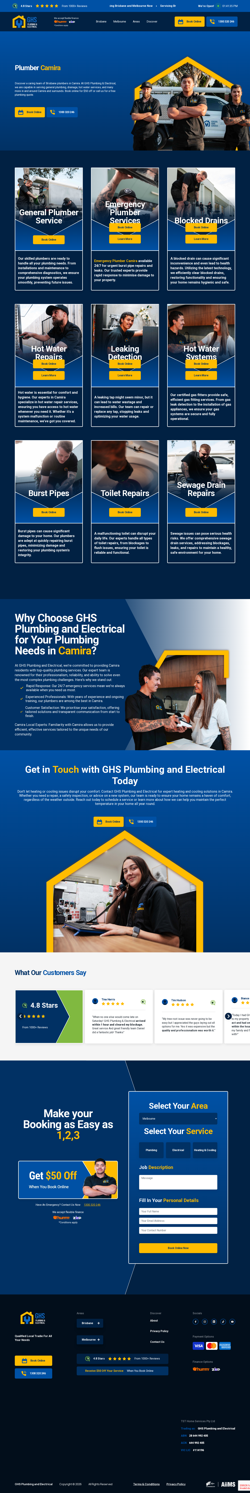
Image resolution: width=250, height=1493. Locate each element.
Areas (136, 21)
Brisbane (101, 21)
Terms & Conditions (146, 1484)
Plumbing (151, 1150)
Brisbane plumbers (57, 83)
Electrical (178, 1150)
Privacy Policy (159, 1331)
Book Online (48, 239)
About (154, 1320)
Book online (72, 91)
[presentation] (20, 1016)
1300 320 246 (92, 1204)
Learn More (125, 239)
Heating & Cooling (205, 1150)
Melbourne (119, 21)
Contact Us (157, 1341)
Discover (152, 21)
